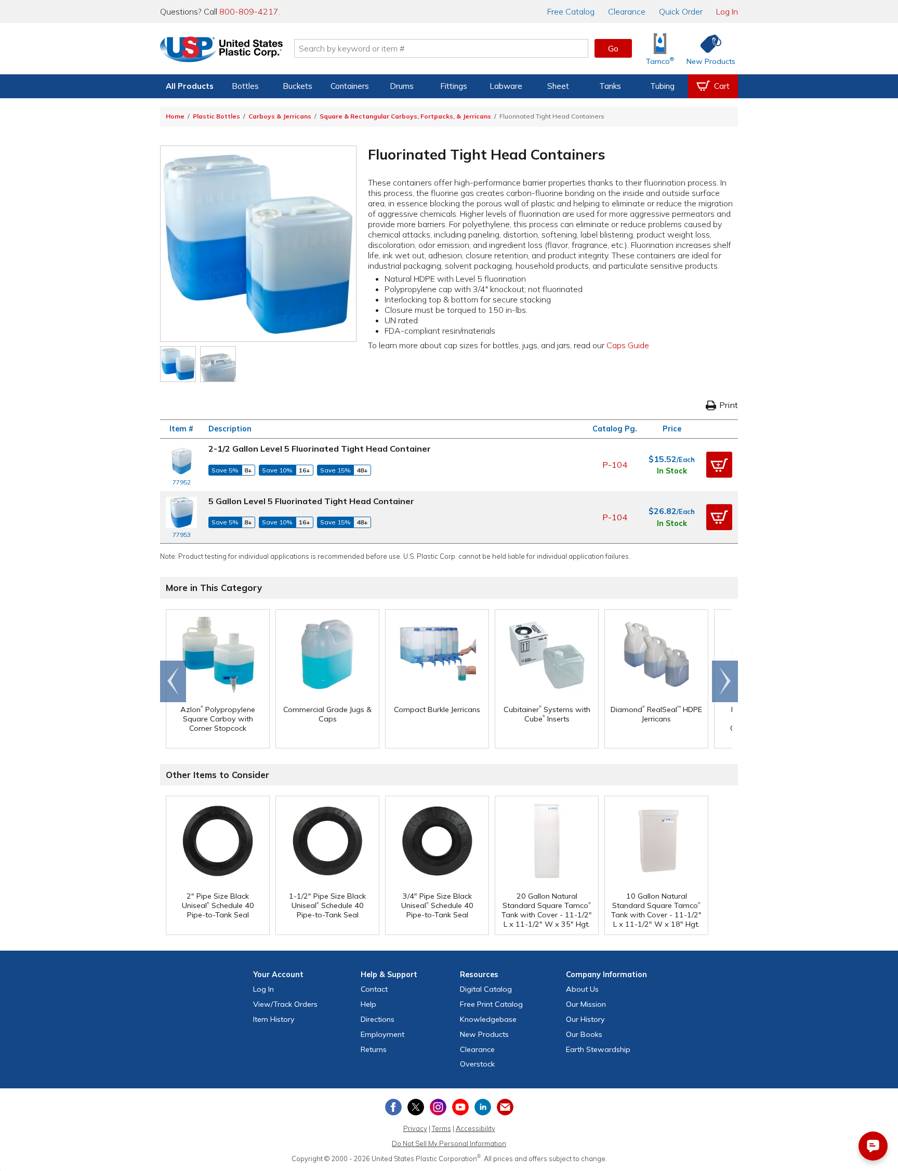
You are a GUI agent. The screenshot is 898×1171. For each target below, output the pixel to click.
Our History (585, 1019)
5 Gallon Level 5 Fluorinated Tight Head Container (311, 501)
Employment (382, 1034)
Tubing (662, 86)
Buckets (297, 86)
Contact (374, 989)
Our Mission (586, 1004)
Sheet (558, 86)
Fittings (453, 86)
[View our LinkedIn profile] (482, 1107)
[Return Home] (221, 50)
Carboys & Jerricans (279, 116)
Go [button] (613, 48)
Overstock (477, 1064)
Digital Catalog (486, 989)
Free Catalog (491, 1004)
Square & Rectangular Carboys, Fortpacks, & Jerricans (405, 116)
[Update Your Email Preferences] (505, 1107)
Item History (274, 1019)
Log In (727, 11)
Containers (350, 86)
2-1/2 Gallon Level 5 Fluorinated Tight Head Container (319, 448)
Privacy (415, 1128)
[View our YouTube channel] (460, 1107)
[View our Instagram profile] (438, 1107)
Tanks (610, 86)
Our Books (584, 1034)
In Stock (672, 471)
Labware (506, 86)
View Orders (285, 1004)
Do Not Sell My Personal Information (449, 1143)
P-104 (614, 464)
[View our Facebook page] (393, 1107)
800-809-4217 (249, 11)
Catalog (571, 11)
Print (728, 405)
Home (175, 116)
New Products (484, 1034)
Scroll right (725, 681)
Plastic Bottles (216, 116)
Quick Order (681, 11)
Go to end (173, 681)
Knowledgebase (488, 1019)
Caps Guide (627, 345)
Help (368, 1004)
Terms (441, 1128)
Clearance (626, 11)
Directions (377, 1019)
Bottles (245, 86)
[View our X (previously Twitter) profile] (415, 1107)
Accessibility (475, 1128)
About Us (582, 989)
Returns (374, 1049)
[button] (719, 465)
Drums (402, 86)
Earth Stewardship (598, 1049)
